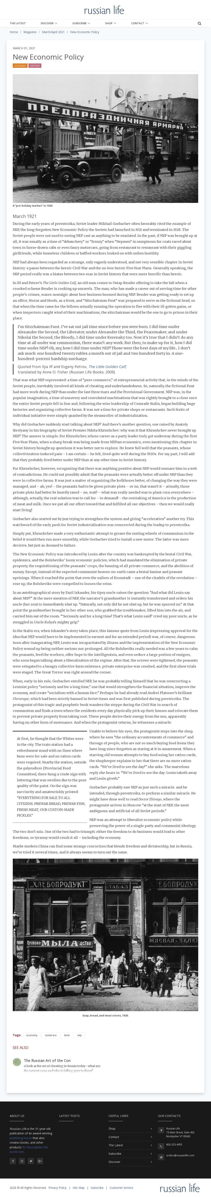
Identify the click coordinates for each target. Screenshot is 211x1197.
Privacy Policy (57, 1188)
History (35, 65)
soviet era (50, 1035)
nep (79, 1035)
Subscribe (79, 23)
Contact (137, 23)
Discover (47, 23)
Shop (109, 23)
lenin (67, 1035)
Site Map (78, 1188)
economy (31, 1035)
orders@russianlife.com (180, 1155)
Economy (20, 65)
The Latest (18, 23)
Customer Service (121, 1188)
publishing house (21, 1138)
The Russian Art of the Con (47, 1060)
